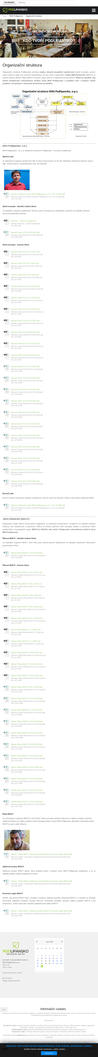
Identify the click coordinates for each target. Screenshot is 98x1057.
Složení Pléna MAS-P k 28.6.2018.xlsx (26, 595)
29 (61, 963)
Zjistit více (70, 1049)
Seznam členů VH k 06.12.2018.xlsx (25, 286)
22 (61, 961)
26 (49, 963)
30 (37, 966)
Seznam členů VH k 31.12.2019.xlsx (25, 298)
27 (53, 963)
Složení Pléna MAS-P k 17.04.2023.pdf (26, 710)
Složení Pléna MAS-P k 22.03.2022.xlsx (27, 664)
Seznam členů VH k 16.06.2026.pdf (25, 232)
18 (45, 961)
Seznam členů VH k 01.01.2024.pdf (25, 412)
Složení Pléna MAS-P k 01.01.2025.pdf (26, 767)
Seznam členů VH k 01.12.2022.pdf (25, 366)
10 (41, 958)
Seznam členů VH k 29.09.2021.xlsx (25, 332)
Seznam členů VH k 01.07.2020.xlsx (25, 309)
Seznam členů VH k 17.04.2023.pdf (25, 389)
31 (41, 966)
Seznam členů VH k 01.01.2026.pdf (25, 470)
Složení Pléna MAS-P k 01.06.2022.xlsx (27, 675)
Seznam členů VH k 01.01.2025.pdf (25, 447)
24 (41, 963)
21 (57, 961)
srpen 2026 (49, 941)
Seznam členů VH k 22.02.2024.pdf (25, 424)
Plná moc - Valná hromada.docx (24, 221)
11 (45, 958)
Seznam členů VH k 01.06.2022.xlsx (25, 355)
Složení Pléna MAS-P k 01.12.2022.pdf (26, 687)
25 (45, 963)
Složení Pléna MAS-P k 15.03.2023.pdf (26, 698)
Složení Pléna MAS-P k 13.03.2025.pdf (26, 779)
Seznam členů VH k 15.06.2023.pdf (25, 401)
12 (49, 958)
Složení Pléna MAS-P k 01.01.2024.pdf (26, 733)
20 (53, 961)
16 (37, 961)
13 (53, 958)
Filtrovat (9, 2)
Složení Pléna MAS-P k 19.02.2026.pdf (26, 802)
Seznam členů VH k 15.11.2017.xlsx (25, 252)
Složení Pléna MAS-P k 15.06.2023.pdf (26, 721)
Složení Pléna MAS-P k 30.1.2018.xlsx (26, 584)
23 (37, 963)
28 (57, 963)
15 (61, 958)
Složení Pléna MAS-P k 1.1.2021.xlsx (26, 641)
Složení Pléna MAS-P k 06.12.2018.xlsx (27, 607)
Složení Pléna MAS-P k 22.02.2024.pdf (26, 744)
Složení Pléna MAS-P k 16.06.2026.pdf (26, 553)
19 (49, 961)
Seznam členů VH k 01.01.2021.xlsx (25, 321)
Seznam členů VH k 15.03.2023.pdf (25, 378)
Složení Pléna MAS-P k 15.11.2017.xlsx (27, 572)
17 (41, 961)
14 (57, 958)
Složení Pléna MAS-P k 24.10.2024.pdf (26, 756)
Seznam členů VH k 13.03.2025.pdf (25, 458)
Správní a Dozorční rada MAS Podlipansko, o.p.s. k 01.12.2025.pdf (38, 194)
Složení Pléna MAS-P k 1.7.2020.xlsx (26, 630)
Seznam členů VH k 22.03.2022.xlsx (25, 344)
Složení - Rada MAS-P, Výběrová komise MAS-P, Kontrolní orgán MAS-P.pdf (41, 854)
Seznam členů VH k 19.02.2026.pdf (25, 481)
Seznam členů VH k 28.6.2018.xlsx (25, 275)
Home (5, 16)
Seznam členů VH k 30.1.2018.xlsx (25, 263)
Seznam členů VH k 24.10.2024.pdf (25, 435)
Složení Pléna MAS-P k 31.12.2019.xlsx (27, 618)
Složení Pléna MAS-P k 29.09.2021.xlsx (27, 653)
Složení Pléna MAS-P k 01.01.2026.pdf (26, 790)
